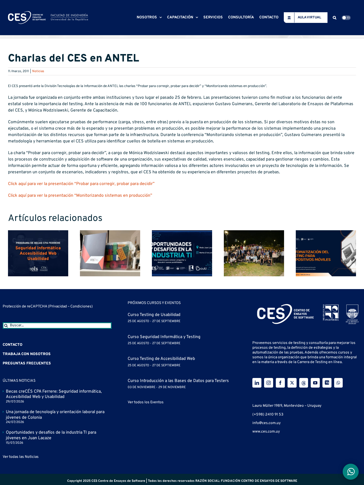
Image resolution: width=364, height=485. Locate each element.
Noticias (38, 71)
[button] (334, 17)
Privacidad (58, 306)
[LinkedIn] (256, 383)
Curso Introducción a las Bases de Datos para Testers (178, 381)
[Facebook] (280, 383)
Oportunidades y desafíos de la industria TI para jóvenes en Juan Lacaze (51, 435)
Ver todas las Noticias (21, 457)
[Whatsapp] (338, 383)
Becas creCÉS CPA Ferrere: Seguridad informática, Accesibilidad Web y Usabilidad (54, 394)
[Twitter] (292, 383)
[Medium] (326, 383)
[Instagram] (268, 383)
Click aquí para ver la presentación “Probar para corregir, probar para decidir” (81, 184)
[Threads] (303, 383)
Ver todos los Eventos (146, 402)
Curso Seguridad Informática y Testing (164, 337)
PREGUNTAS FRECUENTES (27, 363)
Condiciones (80, 306)
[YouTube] (315, 383)
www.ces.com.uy (266, 431)
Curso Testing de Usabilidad (154, 315)
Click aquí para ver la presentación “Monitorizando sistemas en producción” (80, 195)
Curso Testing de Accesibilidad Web (161, 358)
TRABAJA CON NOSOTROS (27, 354)
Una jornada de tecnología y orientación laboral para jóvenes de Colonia (55, 414)
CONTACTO (12, 345)
